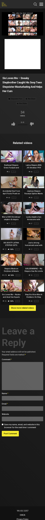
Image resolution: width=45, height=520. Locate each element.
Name (5, 393)
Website (5, 414)
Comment (7, 359)
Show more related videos (22, 308)
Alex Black (31, 99)
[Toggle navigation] (41, 4)
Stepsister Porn (16, 99)
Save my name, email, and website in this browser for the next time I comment (22, 426)
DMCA (22, 515)
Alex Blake (23, 103)
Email (5, 404)
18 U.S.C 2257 (22, 511)
